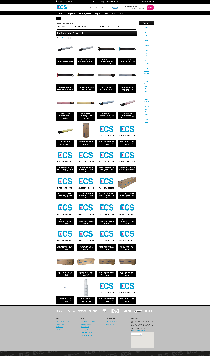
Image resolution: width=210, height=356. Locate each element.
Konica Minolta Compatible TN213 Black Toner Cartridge (106, 61)
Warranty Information (88, 335)
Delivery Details (85, 330)
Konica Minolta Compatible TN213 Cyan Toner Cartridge (127, 61)
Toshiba (146, 104)
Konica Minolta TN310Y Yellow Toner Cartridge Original (86, 195)
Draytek (146, 40)
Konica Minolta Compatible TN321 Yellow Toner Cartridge (65, 143)
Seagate (146, 96)
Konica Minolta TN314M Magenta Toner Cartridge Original (86, 221)
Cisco (146, 32)
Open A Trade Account (147, 1)
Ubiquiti (146, 109)
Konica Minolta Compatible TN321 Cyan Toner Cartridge (106, 115)
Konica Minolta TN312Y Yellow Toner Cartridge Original (127, 195)
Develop (147, 38)
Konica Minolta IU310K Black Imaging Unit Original (127, 247)
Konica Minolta (146, 63)
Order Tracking (85, 327)
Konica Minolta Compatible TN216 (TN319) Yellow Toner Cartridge (85, 116)
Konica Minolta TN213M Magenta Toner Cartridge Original (65, 169)
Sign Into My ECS (86, 324)
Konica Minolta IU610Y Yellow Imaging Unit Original (127, 273)
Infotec (146, 58)
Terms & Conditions (87, 332)
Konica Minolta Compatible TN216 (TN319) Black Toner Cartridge (106, 88)
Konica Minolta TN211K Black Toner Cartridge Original (86, 143)
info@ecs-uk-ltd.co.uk (112, 1)
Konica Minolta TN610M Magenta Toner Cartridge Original (65, 247)
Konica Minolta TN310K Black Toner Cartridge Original (106, 169)
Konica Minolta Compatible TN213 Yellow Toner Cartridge (86, 87)
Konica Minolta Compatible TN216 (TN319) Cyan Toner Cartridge (127, 88)
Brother (146, 27)
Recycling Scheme (85, 13)
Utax (146, 111)
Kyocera (146, 66)
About (92, 1)
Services (97, 13)
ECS (58, 18)
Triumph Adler (146, 106)
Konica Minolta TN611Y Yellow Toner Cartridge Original (106, 247)
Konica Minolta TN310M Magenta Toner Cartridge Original (127, 169)
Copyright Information (63, 321)
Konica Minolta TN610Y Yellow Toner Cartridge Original (86, 247)
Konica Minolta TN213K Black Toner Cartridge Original (106, 143)
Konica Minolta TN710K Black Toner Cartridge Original (127, 300)
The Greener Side (111, 321)
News (121, 13)
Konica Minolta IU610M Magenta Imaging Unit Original (106, 273)
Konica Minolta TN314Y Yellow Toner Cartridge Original (106, 221)
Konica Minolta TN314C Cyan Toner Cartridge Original (65, 221)
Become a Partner (110, 13)
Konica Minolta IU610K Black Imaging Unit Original (65, 273)
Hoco (146, 50)
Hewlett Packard (146, 48)
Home (60, 13)
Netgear (147, 76)
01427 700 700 (100, 1)
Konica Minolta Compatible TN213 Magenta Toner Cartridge (65, 87)
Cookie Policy (60, 327)
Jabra (146, 60)
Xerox (146, 114)
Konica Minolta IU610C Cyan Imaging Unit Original (86, 273)
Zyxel (146, 122)
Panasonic (146, 83)
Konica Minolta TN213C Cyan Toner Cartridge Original (127, 143)
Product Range (70, 13)
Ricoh (146, 89)
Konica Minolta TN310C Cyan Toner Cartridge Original (65, 195)
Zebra (146, 119)
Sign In (150, 7)
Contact (105, 3)
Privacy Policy (60, 324)
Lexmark (146, 71)
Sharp (146, 99)
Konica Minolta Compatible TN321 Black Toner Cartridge (65, 61)
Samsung (146, 91)
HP (146, 53)
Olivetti (146, 81)
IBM (146, 55)
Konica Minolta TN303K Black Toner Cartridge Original (106, 300)
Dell (146, 35)
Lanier (146, 68)
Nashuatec (146, 73)
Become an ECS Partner (88, 321)
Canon (146, 30)
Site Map (58, 330)
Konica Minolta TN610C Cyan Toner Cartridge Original (127, 221)
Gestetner (146, 45)
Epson (146, 43)
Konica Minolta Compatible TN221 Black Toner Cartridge (86, 61)
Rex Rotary (146, 86)
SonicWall (146, 101)
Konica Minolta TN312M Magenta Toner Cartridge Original (106, 195)
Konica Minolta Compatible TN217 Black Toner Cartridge (86, 300)
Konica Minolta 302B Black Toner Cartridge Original (65, 300)
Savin (146, 94)
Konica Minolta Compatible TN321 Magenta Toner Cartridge (127, 115)
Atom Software (110, 324)
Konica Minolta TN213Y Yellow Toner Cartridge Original (86, 169)
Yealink (146, 117)
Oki (146, 78)
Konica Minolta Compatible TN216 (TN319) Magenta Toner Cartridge (65, 116)
